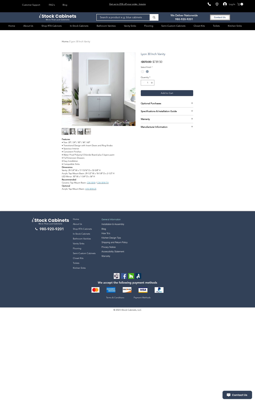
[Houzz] (131, 276)
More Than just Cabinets (50, 224)
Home (65, 41)
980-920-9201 (184, 19)
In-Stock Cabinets (81, 233)
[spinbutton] (147, 82)
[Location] (217, 4)
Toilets (76, 263)
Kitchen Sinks (79, 267)
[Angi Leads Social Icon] (138, 276)
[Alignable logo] (117, 276)
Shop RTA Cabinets (82, 228)
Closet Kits (78, 258)
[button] (240, 4)
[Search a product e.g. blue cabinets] (154, 17)
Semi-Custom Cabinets (84, 253)
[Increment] (152, 82)
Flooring (77, 248)
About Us (77, 224)
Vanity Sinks (78, 243)
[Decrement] (143, 82)
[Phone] (209, 4)
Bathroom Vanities (82, 238)
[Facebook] (124, 276)
